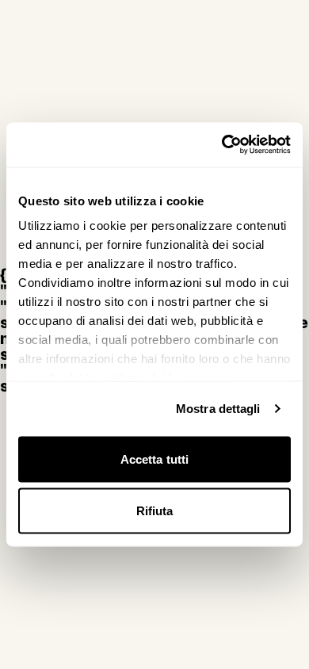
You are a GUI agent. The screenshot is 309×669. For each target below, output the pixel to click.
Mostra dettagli (218, 408)
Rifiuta (155, 511)
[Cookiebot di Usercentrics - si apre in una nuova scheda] (222, 145)
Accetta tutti (154, 458)
